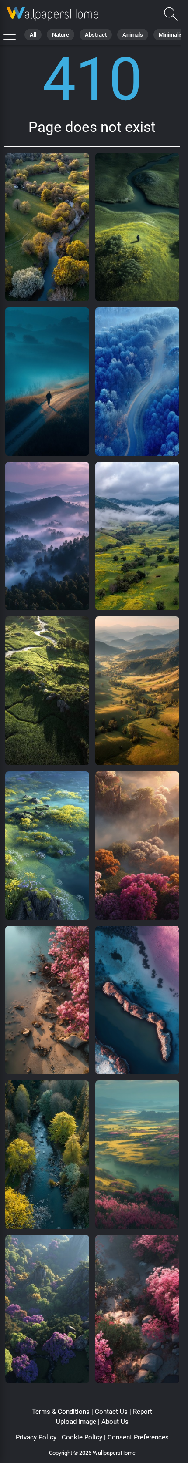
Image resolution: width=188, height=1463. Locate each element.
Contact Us (111, 1412)
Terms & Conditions (61, 1412)
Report (142, 1412)
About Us (115, 1422)
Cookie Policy (82, 1437)
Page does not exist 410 (52, 14)
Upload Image (76, 1422)
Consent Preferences (138, 1437)
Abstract (96, 34)
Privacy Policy (36, 1437)
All (33, 34)
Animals (132, 34)
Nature (60, 34)
